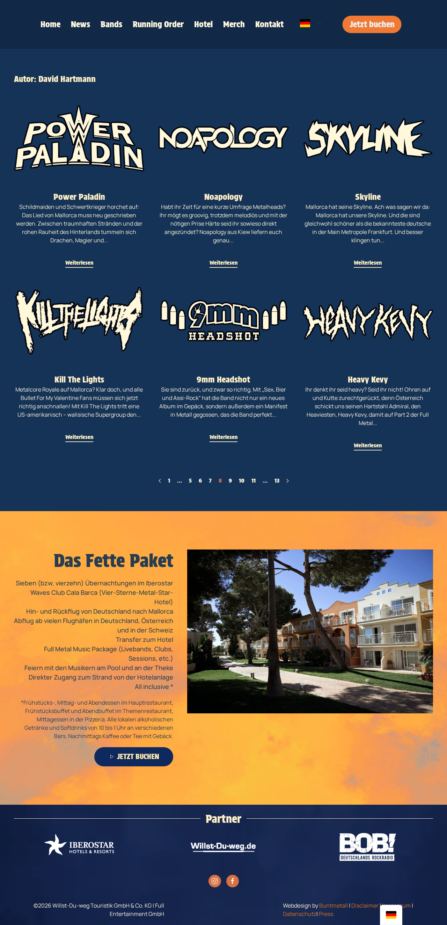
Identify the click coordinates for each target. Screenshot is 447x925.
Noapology (223, 197)
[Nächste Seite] (287, 481)
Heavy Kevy (368, 379)
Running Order (158, 24)
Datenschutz (299, 914)
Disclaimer (365, 905)
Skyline (368, 197)
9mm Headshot (223, 379)
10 (241, 480)
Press (326, 914)
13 (276, 480)
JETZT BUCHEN (138, 756)
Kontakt (269, 24)
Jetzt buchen (372, 24)
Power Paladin (79, 197)
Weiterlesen (79, 262)
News (80, 24)
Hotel (203, 24)
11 (253, 480)
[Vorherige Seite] (159, 481)
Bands (111, 24)
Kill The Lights (79, 379)
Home (50, 24)
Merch (234, 24)
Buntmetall (333, 905)
